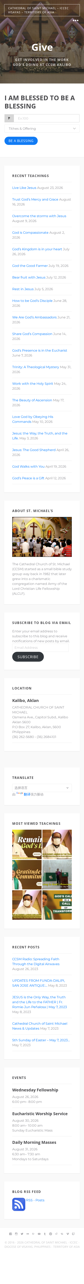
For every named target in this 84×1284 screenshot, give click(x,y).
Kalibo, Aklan (25, 700)
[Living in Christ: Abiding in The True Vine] (57, 844)
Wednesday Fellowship (35, 1090)
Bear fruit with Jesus (28, 277)
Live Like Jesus (24, 188)
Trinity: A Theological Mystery (35, 367)
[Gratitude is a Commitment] (27, 874)
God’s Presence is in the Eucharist (39, 350)
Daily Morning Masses (34, 1142)
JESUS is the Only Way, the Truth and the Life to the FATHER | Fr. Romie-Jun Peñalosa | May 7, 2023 (39, 1002)
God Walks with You (28, 466)
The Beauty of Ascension (32, 400)
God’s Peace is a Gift (28, 478)
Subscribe (28, 656)
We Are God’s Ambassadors (34, 317)
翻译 (27, 794)
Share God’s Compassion (32, 334)
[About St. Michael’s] (42, 537)
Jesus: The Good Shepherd (34, 450)
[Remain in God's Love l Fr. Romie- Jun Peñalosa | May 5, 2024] (27, 844)
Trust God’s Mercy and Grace (35, 199)
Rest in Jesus (23, 289)
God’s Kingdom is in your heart (37, 249)
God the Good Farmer (30, 266)
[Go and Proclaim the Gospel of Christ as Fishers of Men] (57, 905)
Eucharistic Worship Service (40, 1113)
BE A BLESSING (21, 141)
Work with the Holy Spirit (32, 384)
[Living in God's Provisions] (57, 874)
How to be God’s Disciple (32, 301)
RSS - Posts (34, 1200)
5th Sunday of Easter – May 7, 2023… (41, 1040)
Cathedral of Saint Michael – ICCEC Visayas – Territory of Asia (38, 10)
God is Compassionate (30, 233)
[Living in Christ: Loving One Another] (27, 905)
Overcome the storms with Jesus (39, 216)
